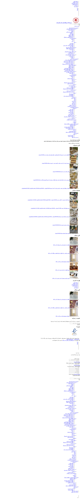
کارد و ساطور (71, 36)
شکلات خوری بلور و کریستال (68, 88)
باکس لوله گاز (70, 110)
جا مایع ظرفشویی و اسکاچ (68, 37)
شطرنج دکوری (70, 112)
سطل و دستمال (73, 124)
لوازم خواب (75, 133)
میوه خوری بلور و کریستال (68, 82)
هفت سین (71, 113)
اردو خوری (74, 97)
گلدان (75, 122)
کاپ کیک (74, 102)
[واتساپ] (77, 8)
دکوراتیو (74, 108)
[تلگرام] (77, 9)
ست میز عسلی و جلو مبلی (68, 116)
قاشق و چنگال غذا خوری (69, 70)
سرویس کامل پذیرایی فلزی (68, 415)
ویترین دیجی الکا (75, 137)
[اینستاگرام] (77, 10)
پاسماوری (71, 56)
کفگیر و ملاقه (71, 35)
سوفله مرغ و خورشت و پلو (68, 96)
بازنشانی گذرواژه (77, 361)
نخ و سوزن (74, 117)
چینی (72, 77)
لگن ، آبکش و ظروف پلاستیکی (70, 51)
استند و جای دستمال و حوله (71, 132)
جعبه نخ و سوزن (70, 118)
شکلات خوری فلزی (69, 87)
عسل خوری (71, 73)
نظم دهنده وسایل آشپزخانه (71, 47)
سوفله (74, 92)
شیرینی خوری (73, 89)
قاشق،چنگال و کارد (72, 65)
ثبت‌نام (79, 324)
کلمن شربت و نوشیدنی (71, 106)
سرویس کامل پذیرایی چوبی (68, 414)
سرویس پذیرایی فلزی (69, 416)
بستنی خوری (73, 98)
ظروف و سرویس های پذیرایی (70, 59)
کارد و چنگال (71, 66)
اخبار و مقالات (75, 2)
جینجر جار (71, 111)
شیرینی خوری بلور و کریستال (68, 91)
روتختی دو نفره (70, 136)
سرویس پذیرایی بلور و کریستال (67, 64)
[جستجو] (79, 25)
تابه (72, 40)
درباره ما (76, 5)
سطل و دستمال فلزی (69, 481)
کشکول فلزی (71, 85)
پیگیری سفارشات (75, 3)
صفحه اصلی (75, 1)
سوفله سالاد (71, 447)
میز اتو (74, 130)
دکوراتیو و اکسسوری (74, 107)
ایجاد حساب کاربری (76, 375)
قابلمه (72, 39)
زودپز (72, 41)
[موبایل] (77, 15)
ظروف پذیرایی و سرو (74, 58)
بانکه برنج (71, 46)
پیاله (75, 99)
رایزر (72, 50)
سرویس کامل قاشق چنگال (68, 69)
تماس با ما (76, 6)
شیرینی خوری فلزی (69, 90)
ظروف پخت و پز (73, 38)
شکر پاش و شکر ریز (69, 72)
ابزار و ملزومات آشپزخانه (71, 382)
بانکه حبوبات (71, 44)
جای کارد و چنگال (72, 105)
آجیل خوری (74, 74)
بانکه (75, 42)
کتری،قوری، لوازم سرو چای (70, 54)
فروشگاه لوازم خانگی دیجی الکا (68, 340)
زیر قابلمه (71, 33)
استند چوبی (71, 49)
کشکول (74, 84)
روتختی (74, 134)
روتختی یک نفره (70, 135)
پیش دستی (74, 103)
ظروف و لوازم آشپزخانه (73, 27)
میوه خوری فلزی (70, 83)
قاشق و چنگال (70, 67)
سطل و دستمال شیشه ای (68, 480)
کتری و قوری (71, 55)
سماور (72, 57)
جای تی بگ (74, 104)
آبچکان (72, 384)
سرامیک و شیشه (70, 78)
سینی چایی (74, 101)
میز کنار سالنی (70, 114)
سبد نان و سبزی (70, 53)
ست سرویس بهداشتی (72, 129)
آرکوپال (72, 76)
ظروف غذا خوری (72, 75)
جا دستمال (71, 479)
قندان (75, 100)
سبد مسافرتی (70, 52)
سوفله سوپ (71, 448)
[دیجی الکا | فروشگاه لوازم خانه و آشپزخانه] (77, 496)
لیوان (72, 80)
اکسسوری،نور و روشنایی (71, 119)
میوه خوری (74, 81)
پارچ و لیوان (73, 79)
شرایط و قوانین (75, 4)
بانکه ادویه (71, 43)
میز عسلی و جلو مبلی (72, 115)
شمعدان (74, 121)
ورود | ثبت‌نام (76, 26)
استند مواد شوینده (72, 131)
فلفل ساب (71, 34)
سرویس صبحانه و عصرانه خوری (70, 71)
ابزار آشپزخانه (70, 383)
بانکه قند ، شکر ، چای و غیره (68, 45)
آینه (75, 120)
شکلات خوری (73, 86)
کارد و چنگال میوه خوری (69, 68)
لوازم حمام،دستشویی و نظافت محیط (71, 123)
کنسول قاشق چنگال (69, 48)
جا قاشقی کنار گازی (69, 32)
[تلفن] (77, 14)
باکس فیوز (71, 109)
